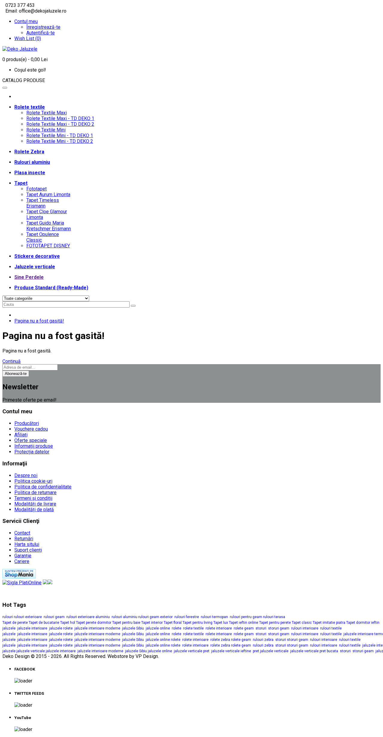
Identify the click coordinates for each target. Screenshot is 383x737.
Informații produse (33, 446)
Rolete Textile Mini (46, 130)
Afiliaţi (21, 435)
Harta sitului (26, 544)
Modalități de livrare (35, 504)
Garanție (22, 556)
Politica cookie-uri (33, 481)
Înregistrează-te (43, 27)
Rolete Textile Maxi (46, 113)
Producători (26, 423)
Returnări (23, 538)
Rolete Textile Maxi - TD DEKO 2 (60, 124)
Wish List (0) (27, 38)
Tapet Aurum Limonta (48, 194)
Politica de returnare (35, 492)
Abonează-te (16, 373)
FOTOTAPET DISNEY (48, 246)
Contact (22, 533)
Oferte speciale (30, 440)
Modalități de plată (34, 509)
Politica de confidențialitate (43, 487)
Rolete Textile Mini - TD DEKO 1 (59, 135)
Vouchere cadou (31, 429)
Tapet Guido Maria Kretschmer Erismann (48, 225)
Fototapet (36, 189)
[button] (191, 80)
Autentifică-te (40, 33)
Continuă (11, 361)
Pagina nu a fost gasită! (39, 321)
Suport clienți (28, 550)
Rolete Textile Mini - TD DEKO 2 (59, 141)
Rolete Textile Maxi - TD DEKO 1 (60, 118)
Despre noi (25, 475)
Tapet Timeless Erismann (42, 203)
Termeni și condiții (33, 498)
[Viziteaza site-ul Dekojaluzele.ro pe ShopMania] (19, 576)
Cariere (21, 561)
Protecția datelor (31, 452)
